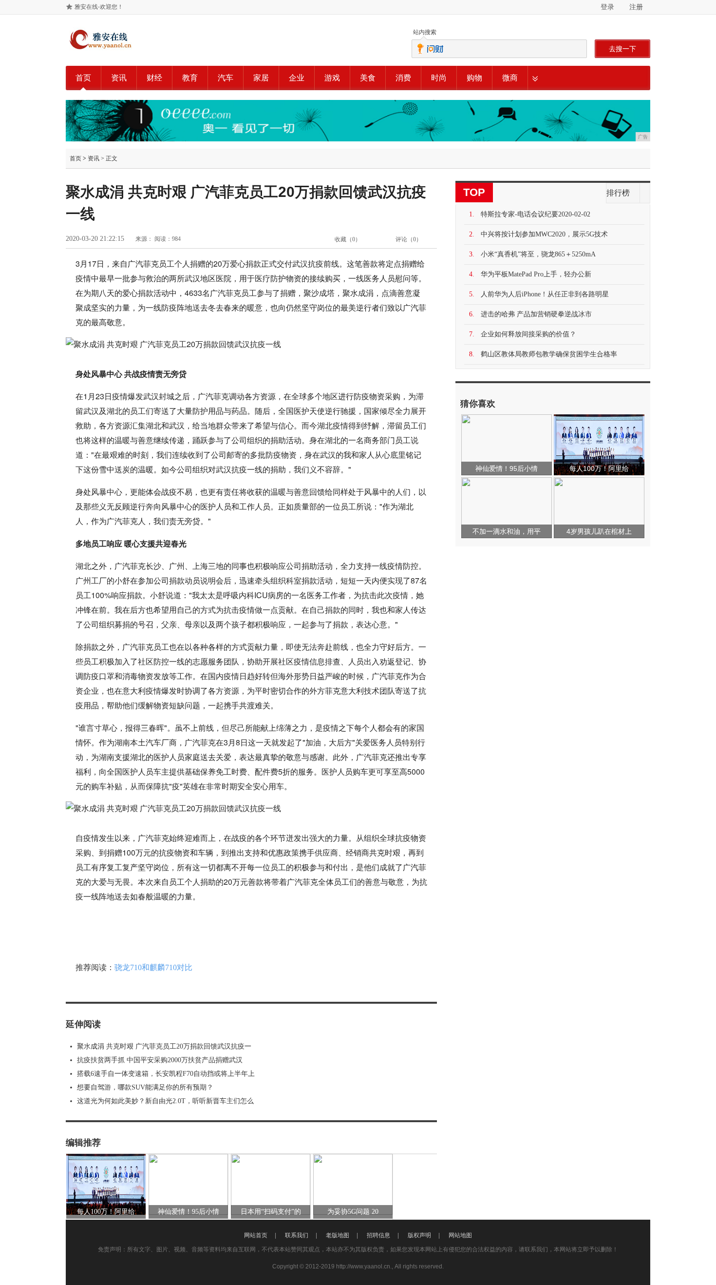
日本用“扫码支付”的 (271, 1211)
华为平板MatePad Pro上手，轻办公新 (536, 274)
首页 (83, 78)
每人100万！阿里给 (106, 1211)
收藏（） (348, 239)
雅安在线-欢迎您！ (99, 6)
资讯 (119, 78)
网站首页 (255, 1235)
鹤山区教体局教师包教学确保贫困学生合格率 (549, 354)
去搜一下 (622, 49)
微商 (510, 78)
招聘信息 (378, 1235)
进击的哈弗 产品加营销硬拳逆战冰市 (536, 314)
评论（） (409, 239)
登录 (607, 7)
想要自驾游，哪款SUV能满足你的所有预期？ (145, 1087)
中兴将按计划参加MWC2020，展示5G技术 (544, 234)
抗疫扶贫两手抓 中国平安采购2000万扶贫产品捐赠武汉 (160, 1060)
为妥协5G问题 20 (352, 1211)
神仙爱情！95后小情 (188, 1211)
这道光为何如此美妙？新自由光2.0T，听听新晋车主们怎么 (165, 1101)
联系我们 (296, 1235)
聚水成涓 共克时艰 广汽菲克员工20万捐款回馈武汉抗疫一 (164, 1046)
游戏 (332, 78)
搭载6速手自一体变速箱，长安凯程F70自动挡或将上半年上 (166, 1073)
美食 (368, 78)
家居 (261, 78)
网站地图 (460, 1235)
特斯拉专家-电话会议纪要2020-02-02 (535, 214)
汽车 (225, 78)
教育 (190, 78)
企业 (296, 78)
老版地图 (337, 1235)
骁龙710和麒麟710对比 (153, 967)
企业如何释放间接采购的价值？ (528, 334)
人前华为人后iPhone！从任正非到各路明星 (545, 294)
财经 (154, 78)
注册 (636, 7)
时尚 (439, 78)
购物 (474, 78)
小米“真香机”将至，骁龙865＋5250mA (538, 254)
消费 (403, 78)
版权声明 (419, 1235)
